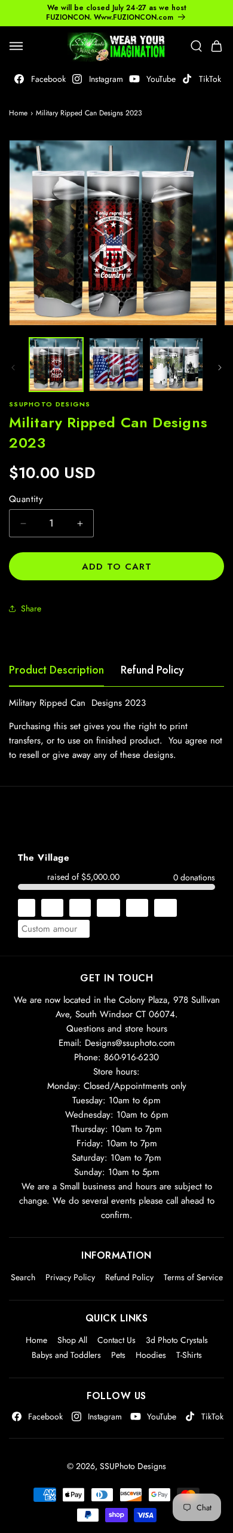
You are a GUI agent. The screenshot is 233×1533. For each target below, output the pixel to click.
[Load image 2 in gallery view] (116, 364)
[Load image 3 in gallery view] (176, 364)
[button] (16, 46)
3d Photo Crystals (177, 1340)
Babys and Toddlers (66, 1355)
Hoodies (151, 1355)
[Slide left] (13, 367)
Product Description (56, 670)
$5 (27, 907)
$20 (108, 907)
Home (18, 113)
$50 (165, 907)
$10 (52, 907)
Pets (118, 1355)
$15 (80, 907)
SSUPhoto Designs (133, 1466)
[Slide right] (220, 367)
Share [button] (31, 608)
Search (23, 1277)
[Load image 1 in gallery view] (56, 364)
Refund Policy (152, 670)
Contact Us (116, 1340)
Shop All (72, 1340)
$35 (137, 907)
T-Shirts (189, 1355)
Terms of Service (193, 1277)
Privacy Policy (70, 1277)
